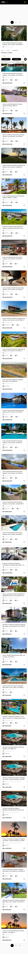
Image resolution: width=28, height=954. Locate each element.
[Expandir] (24, 56)
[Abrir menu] (25, 2)
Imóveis (8, 50)
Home (2, 50)
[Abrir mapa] (25, 59)
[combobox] (13, 56)
